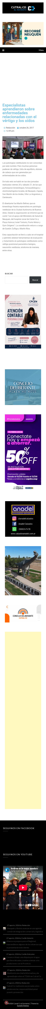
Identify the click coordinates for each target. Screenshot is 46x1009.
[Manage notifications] (6, 1003)
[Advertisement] (23, 77)
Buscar (9, 273)
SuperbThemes (23, 1006)
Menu (41, 50)
